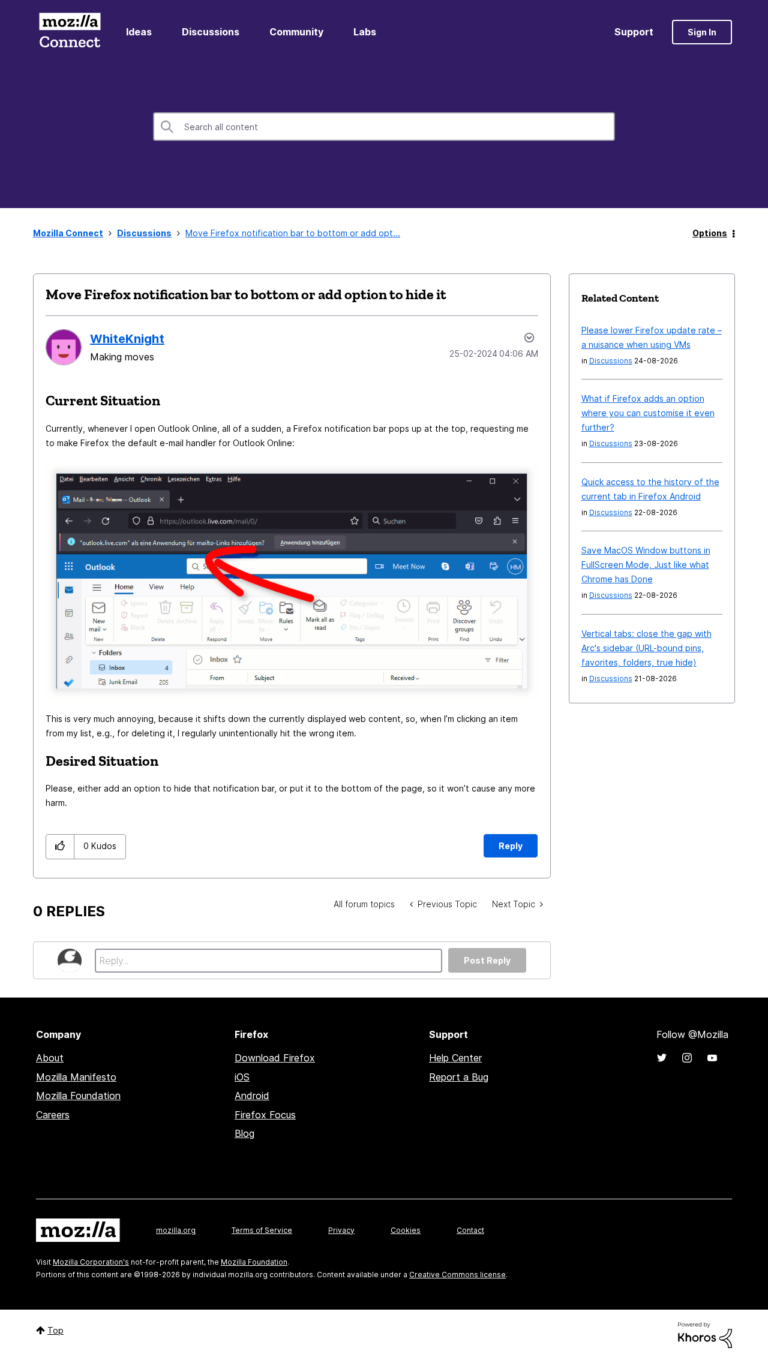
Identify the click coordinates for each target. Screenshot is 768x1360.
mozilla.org (176, 1230)
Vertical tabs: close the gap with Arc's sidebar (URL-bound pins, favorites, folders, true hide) (646, 647)
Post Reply (487, 960)
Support (633, 32)
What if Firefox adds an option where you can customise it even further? (648, 412)
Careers (53, 1115)
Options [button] (709, 233)
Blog (244, 1133)
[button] (60, 846)
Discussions (210, 32)
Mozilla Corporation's (91, 1261)
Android (252, 1096)
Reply (511, 846)
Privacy (341, 1230)
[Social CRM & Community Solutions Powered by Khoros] (705, 1334)
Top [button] (55, 1330)
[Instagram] (687, 1057)
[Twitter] (661, 1057)
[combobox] (384, 126)
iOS (242, 1077)
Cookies (406, 1230)
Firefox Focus (265, 1115)
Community (296, 32)
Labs (364, 32)
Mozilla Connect (69, 32)
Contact (470, 1230)
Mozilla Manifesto (76, 1077)
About (50, 1058)
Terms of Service (262, 1230)
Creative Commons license (457, 1274)
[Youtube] (712, 1057)
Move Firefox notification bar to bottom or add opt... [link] (292, 233)
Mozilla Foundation (78, 1096)
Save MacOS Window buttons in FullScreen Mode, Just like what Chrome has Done (645, 564)
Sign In (702, 32)
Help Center (455, 1058)
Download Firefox (275, 1058)
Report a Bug (458, 1077)
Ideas (139, 32)
